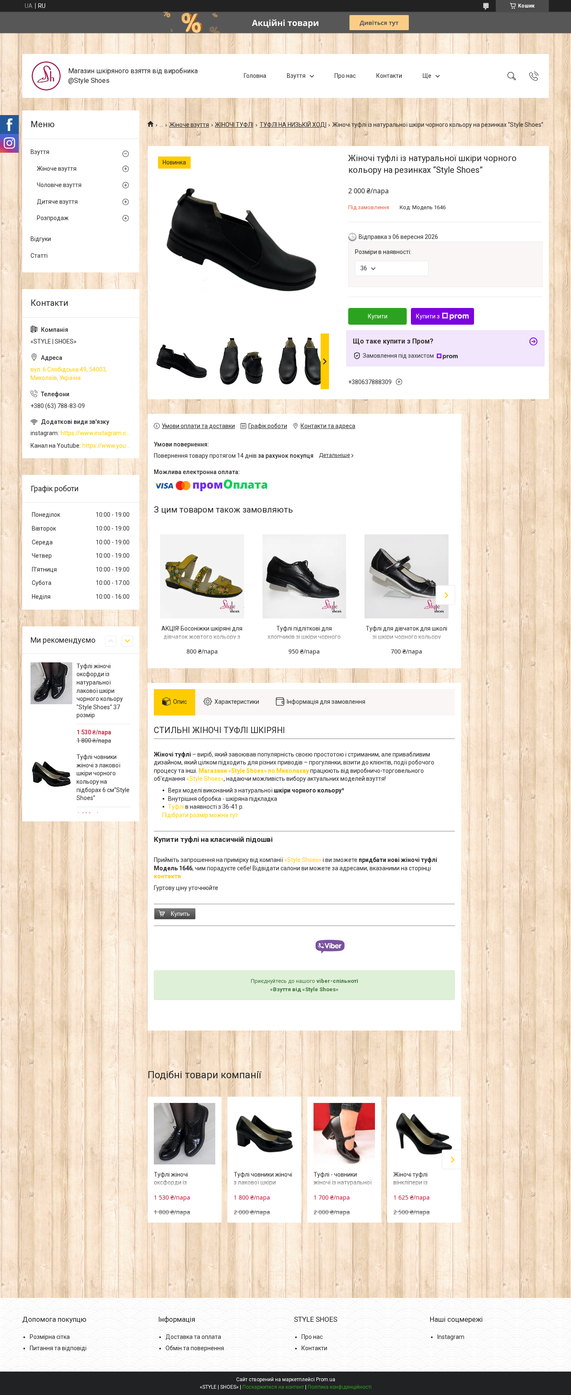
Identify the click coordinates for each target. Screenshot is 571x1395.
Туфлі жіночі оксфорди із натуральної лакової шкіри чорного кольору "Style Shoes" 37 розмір (99, 691)
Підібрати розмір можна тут (200, 815)
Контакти (389, 75)
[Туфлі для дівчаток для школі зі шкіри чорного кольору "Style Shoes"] (407, 576)
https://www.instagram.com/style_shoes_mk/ (96, 433)
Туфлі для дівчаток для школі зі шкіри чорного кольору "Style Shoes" (406, 636)
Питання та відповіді (58, 1348)
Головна (255, 75)
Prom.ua (325, 1379)
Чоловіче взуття (59, 185)
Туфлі (176, 806)
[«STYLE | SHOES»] (46, 76)
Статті (39, 255)
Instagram (450, 1336)
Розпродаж (53, 218)
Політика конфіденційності (340, 1387)
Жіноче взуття (189, 124)
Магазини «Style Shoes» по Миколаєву (254, 770)
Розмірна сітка (50, 1336)
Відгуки (41, 239)
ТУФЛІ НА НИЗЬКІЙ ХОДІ (293, 124)
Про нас (345, 75)
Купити (377, 316)
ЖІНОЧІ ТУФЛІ (234, 124)
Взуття (296, 75)
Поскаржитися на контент (273, 1387)
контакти (167, 876)
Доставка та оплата (193, 1336)
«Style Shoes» (205, 778)
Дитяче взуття (57, 201)
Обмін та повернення (195, 1348)
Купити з (428, 316)
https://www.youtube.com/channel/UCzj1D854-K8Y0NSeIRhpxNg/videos (106, 445)
